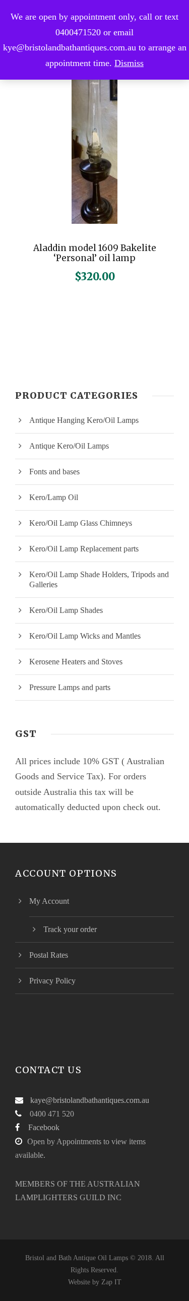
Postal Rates (48, 955)
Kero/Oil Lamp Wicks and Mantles (85, 636)
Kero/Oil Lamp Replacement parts (84, 548)
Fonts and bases (54, 471)
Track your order (70, 929)
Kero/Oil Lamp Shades (66, 610)
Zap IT (111, 1282)
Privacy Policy (52, 980)
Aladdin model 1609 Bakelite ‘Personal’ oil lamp (94, 253)
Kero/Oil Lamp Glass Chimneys (80, 523)
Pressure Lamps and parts (69, 687)
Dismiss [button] (129, 63)
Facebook (43, 1127)
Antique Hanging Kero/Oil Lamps (84, 420)
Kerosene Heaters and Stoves (75, 661)
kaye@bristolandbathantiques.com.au (89, 1100)
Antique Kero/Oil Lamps (69, 446)
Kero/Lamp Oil (53, 497)
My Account (49, 901)
